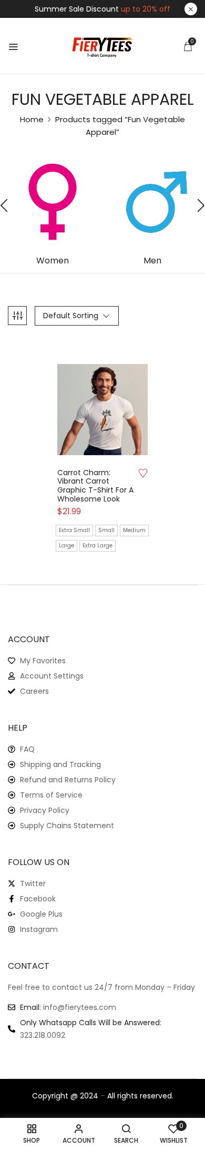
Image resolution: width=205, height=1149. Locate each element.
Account (29, 639)
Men (152, 261)
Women (52, 261)
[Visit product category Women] (52, 202)
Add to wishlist (143, 473)
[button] (187, 46)
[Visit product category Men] (152, 202)
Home (32, 119)
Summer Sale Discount (102, 9)
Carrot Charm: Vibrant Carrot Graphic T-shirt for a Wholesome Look (95, 486)
